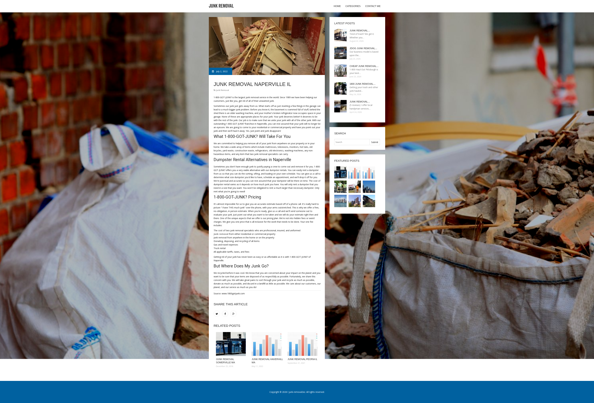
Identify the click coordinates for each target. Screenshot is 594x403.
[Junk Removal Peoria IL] (303, 344)
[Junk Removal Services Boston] (355, 201)
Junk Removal (222, 90)
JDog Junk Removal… (363, 48)
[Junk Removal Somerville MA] (231, 344)
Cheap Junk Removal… (364, 66)
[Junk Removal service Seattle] (369, 187)
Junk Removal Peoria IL (302, 359)
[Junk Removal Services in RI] (355, 187)
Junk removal (221, 233)
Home (337, 6)
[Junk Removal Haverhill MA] (267, 344)
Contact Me (373, 6)
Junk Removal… (360, 30)
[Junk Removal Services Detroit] (340, 201)
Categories (353, 6)
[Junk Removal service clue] (340, 187)
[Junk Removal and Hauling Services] (369, 201)
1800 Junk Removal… (363, 84)
